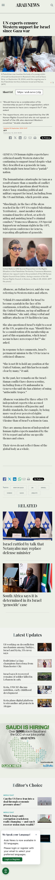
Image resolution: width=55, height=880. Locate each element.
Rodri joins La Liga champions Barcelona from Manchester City (18, 663)
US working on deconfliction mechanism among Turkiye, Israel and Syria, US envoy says (18, 649)
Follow (47, 138)
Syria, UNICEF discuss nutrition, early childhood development (17, 689)
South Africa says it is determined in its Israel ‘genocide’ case (22, 600)
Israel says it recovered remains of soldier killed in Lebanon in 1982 (17, 676)
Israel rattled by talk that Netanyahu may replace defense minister (23, 548)
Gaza (22, 493)
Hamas (9, 493)
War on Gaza (18, 487)
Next (51, 53)
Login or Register (12, 859)
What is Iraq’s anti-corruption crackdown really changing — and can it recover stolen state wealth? (19, 820)
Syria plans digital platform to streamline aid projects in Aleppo (18, 703)
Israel (43, 487)
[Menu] (3, 5)
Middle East (8, 795)
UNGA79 (34, 493)
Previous (3, 53)
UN (32, 487)
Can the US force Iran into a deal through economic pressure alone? (18, 801)
